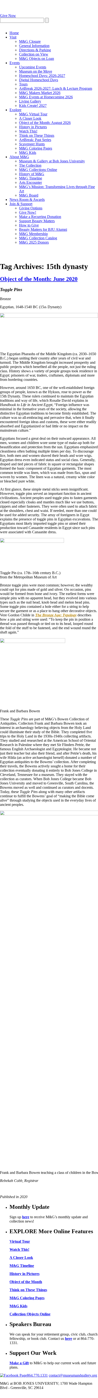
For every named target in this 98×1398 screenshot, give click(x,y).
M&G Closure (30, 41)
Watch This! (28, 131)
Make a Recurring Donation (40, 217)
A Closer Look (30, 118)
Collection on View (33, 54)
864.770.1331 (37, 1375)
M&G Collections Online (38, 170)
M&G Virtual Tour (33, 114)
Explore (15, 110)
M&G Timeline (30, 178)
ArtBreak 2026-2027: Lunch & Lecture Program (55, 88)
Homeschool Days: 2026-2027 (42, 76)
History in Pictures (33, 127)
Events (15, 63)
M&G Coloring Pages (35, 148)
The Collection (30, 165)
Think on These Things (36, 135)
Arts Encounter (30, 182)
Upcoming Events (32, 67)
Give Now (8, 16)
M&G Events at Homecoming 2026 (46, 97)
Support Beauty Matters (37, 221)
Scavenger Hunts (32, 144)
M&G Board (28, 195)
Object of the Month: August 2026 (45, 123)
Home (14, 33)
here (25, 1217)
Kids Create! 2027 (33, 106)
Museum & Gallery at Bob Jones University (52, 161)
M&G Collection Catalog (38, 238)
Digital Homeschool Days (38, 80)
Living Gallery (30, 101)
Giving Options (30, 208)
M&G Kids (27, 153)
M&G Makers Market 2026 (39, 93)
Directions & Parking (35, 50)
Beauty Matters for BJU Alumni (43, 229)
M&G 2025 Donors (34, 242)
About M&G (19, 157)
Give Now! (27, 212)
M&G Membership (33, 234)
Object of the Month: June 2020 (39, 279)
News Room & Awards (27, 200)
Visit (13, 37)
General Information (34, 46)
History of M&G (31, 174)
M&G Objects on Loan (36, 59)
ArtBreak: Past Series (35, 140)
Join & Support (21, 204)
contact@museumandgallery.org (73, 1375)
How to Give (29, 225)
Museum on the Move (35, 71)
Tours (23, 84)
